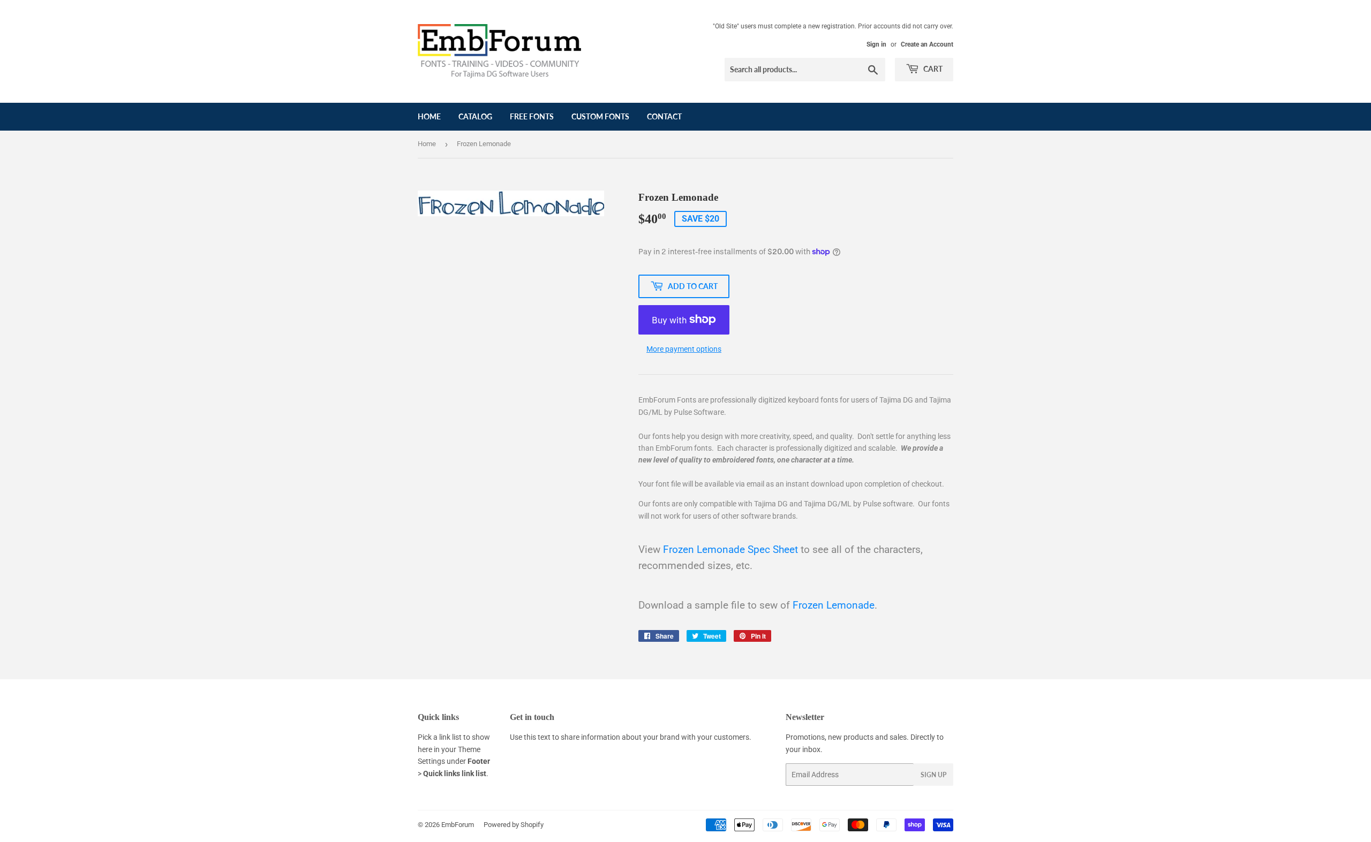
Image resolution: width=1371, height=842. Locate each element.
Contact (664, 116)
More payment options (683, 349)
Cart (932, 68)
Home (429, 116)
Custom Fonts (600, 116)
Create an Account (927, 44)
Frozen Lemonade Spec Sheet (730, 550)
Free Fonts (532, 116)
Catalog (475, 116)
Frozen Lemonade (834, 605)
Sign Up (933, 775)
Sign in (876, 44)
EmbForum (457, 825)
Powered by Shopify (514, 825)
